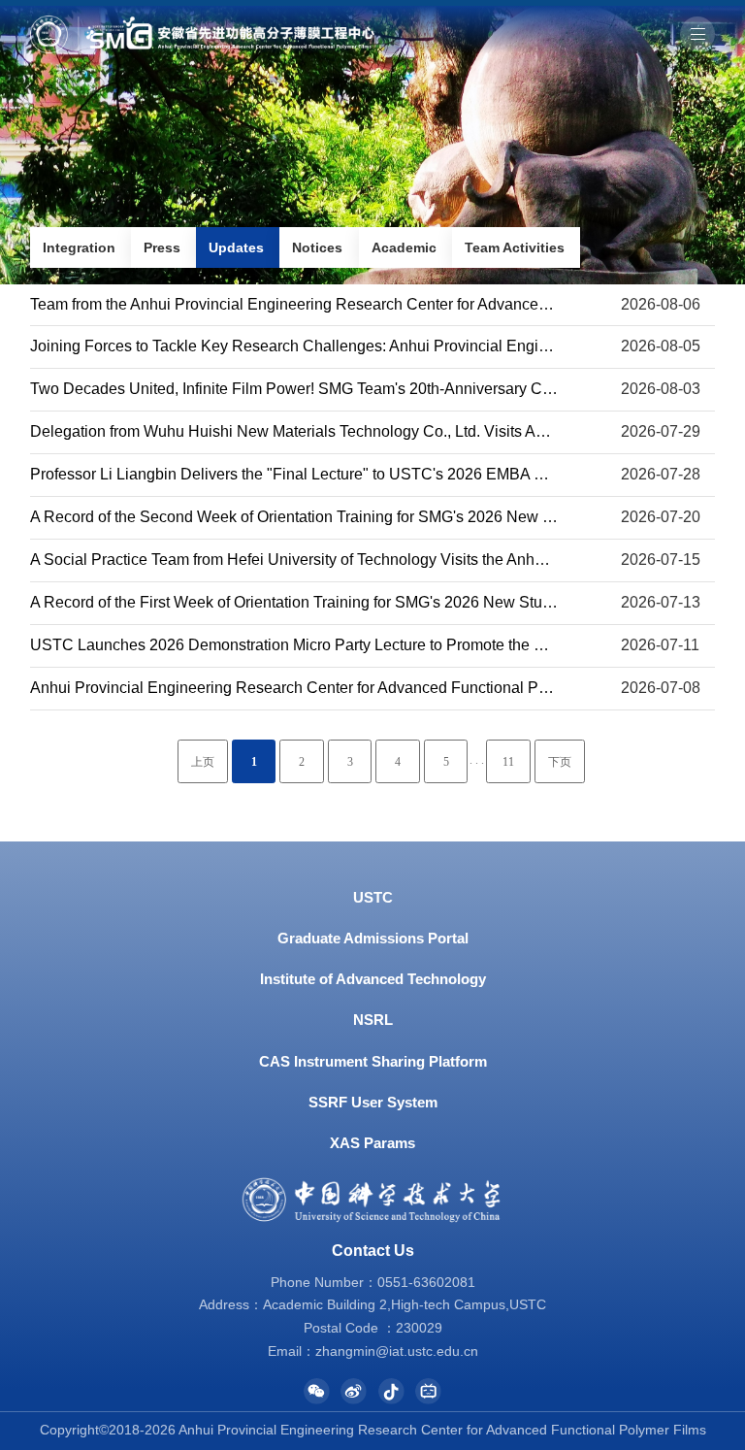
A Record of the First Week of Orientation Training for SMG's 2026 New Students (305, 602)
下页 (559, 762)
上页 (202, 762)
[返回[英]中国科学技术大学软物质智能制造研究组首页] (202, 22)
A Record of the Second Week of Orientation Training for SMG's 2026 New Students (316, 517)
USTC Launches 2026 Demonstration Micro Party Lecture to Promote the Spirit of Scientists (343, 645)
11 (508, 762)
